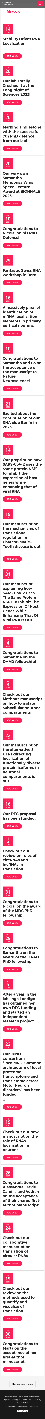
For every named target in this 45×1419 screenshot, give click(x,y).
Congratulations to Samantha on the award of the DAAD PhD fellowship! (21, 955)
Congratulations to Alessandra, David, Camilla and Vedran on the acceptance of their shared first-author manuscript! (22, 1193)
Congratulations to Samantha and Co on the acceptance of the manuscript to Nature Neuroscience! (22, 369)
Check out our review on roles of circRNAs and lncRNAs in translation (19, 860)
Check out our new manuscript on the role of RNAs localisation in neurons (21, 1141)
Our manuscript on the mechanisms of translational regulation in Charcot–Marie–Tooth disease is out (22, 535)
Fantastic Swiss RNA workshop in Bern (22, 272)
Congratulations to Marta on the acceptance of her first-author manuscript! (20, 1353)
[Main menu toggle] (40, 3)
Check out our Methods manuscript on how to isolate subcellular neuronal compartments (22, 703)
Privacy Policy (22, 1411)
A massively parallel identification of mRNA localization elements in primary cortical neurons (22, 316)
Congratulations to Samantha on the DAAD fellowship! (20, 657)
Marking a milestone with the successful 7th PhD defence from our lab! (22, 134)
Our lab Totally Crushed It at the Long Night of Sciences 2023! (18, 88)
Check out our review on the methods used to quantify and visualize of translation (19, 1299)
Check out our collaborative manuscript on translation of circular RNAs (16, 1247)
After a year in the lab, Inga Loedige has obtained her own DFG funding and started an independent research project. (19, 1007)
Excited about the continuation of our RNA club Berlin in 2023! (21, 420)
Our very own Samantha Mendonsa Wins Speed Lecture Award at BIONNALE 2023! (21, 184)
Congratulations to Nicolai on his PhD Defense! (20, 233)
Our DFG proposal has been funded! (19, 816)
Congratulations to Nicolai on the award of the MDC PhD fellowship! (22, 909)
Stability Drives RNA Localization (21, 41)
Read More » (13, 57)
